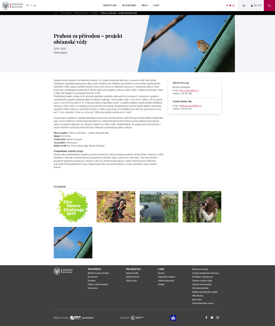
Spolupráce (94, 269)
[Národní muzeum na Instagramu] (233, 6)
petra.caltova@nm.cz (189, 90)
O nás (161, 269)
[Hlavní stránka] (56, 13)
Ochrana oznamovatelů (201, 284)
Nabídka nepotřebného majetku (205, 292)
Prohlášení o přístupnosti (202, 277)
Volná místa (93, 288)
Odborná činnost (81, 13)
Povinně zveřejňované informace (205, 273)
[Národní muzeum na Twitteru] (230, 6)
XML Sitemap (197, 296)
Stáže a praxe (131, 281)
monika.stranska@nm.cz (190, 105)
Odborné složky (132, 273)
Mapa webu (197, 299)
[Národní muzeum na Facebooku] (227, 6)
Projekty (94, 13)
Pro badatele (66, 13)
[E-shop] (243, 5)
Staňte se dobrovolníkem (98, 284)
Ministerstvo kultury (200, 269)
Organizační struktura (166, 277)
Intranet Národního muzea (202, 303)
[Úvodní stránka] (12, 5)
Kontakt (161, 284)
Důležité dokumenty (166, 281)
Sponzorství (93, 277)
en (31, 5)
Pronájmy (92, 281)
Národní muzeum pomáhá (98, 273)
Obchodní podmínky (200, 288)
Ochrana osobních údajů (202, 281)
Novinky (161, 273)
